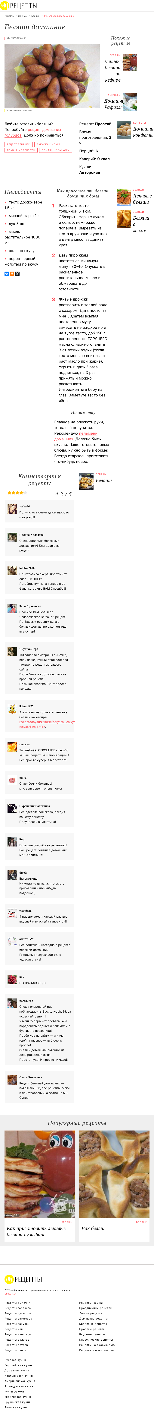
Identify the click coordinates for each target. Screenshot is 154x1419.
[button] (149, 5)
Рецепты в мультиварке (96, 1350)
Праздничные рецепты (95, 1308)
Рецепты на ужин (91, 1302)
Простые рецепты (92, 1329)
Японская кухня (16, 1407)
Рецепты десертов (18, 1313)
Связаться (10, 1293)
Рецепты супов (15, 1350)
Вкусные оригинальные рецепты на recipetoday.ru (23, 1279)
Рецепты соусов (16, 1344)
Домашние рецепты (21, 150)
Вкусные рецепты (92, 1334)
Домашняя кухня (17, 1370)
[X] (17, 274)
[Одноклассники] (12, 274)
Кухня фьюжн (14, 1391)
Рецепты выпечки (17, 1302)
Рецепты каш (14, 1329)
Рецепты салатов (17, 1339)
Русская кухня (15, 1359)
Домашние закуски (56, 150)
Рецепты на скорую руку (97, 1344)
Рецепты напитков (18, 1334)
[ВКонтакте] (7, 274)
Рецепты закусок (17, 1323)
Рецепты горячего (18, 1308)
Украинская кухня (18, 1396)
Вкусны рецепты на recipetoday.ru (19, 5)
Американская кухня (20, 1381)
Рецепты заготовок (18, 1318)
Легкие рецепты (91, 1313)
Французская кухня (19, 1386)
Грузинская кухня (18, 1402)
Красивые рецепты (93, 1323)
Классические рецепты (96, 1339)
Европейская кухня (19, 1365)
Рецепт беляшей (18, 144)
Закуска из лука (48, 144)
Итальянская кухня (19, 1375)
